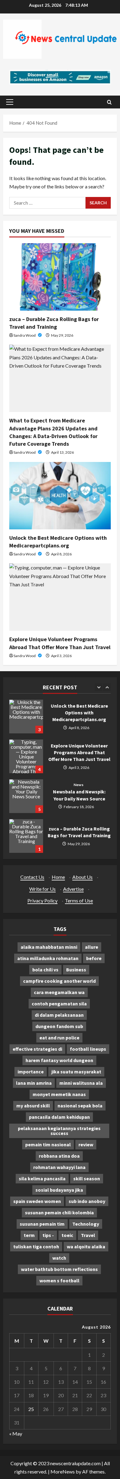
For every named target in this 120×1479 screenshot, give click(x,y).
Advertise (73, 889)
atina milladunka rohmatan (47, 958)
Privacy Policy (42, 900)
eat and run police (59, 1038)
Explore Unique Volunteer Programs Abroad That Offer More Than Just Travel (26, 756)
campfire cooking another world (59, 981)
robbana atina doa (59, 1156)
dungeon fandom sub (59, 1026)
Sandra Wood (25, 335)
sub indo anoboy (87, 1201)
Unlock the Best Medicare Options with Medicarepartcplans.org (26, 716)
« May (15, 1433)
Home (58, 877)
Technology (85, 1224)
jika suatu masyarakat (76, 1072)
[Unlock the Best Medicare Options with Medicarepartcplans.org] (60, 495)
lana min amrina (34, 1083)
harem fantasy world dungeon (59, 1060)
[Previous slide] (98, 687)
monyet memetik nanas (59, 1094)
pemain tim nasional (48, 1144)
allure (91, 947)
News (78, 785)
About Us (82, 877)
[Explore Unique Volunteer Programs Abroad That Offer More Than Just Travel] (60, 597)
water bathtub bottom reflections (59, 1269)
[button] (9, 102)
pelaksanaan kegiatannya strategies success (59, 1130)
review (85, 1144)
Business (76, 969)
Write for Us (42, 889)
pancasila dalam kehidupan (59, 1117)
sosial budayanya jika (59, 1190)
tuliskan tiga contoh (36, 1246)
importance (31, 1072)
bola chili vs (45, 969)
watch (59, 1258)
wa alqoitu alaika (86, 1246)
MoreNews (62, 1471)
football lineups (88, 1049)
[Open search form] (109, 102)
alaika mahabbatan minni (49, 947)
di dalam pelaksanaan (59, 1015)
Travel (88, 1235)
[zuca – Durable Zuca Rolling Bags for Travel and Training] (60, 277)
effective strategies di (37, 1049)
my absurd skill (33, 1106)
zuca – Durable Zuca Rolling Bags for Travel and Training (26, 836)
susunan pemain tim (42, 1224)
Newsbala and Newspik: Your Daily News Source (26, 796)
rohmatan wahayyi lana (59, 1167)
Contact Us (32, 877)
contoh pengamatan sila (59, 1003)
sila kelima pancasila (42, 1178)
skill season (86, 1178)
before (94, 958)
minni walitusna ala (81, 1083)
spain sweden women (37, 1201)
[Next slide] (107, 687)
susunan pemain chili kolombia (59, 1212)
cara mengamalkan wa (59, 992)
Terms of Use (79, 900)
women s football (59, 1280)
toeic (67, 1235)
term (29, 1235)
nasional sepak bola (80, 1106)
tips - (48, 1235)
